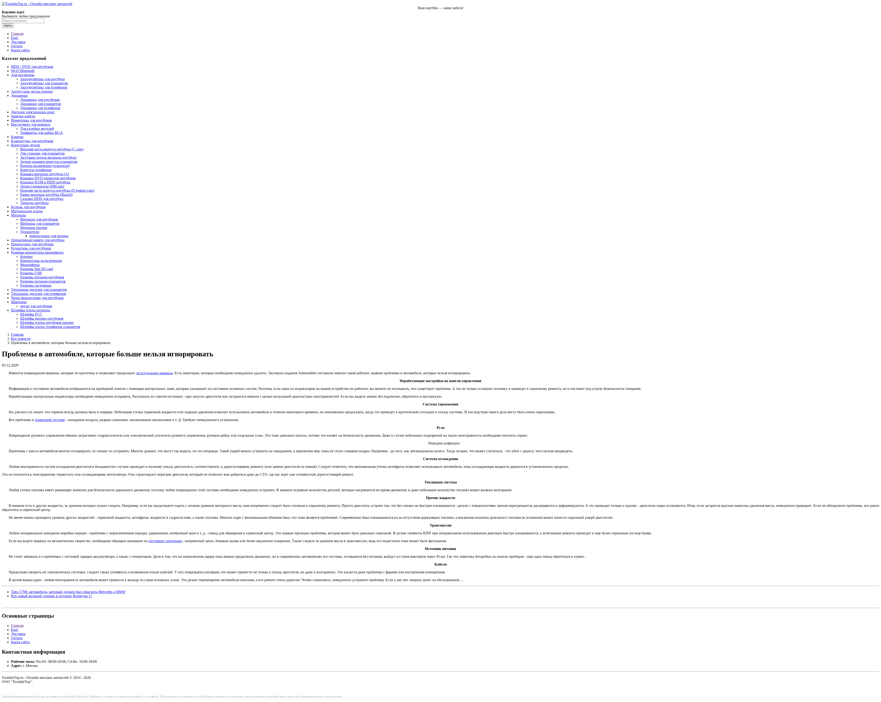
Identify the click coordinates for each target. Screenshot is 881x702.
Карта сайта (20, 50)
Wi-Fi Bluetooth (22, 71)
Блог (14, 38)
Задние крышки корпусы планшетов (48, 162)
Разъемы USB (31, 273)
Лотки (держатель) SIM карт (42, 186)
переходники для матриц (48, 236)
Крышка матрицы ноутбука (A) (44, 174)
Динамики (19, 95)
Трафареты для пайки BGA (41, 133)
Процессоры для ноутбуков (32, 244)
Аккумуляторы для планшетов (44, 83)
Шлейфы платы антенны (30, 310)
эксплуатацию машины (154, 373)
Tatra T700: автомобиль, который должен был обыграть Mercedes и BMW (68, 592)
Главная (17, 34)
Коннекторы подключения (41, 261)
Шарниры (19, 302)
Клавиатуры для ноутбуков (32, 141)
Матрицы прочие (33, 228)
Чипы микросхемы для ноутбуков (37, 298)
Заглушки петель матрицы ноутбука (48, 157)
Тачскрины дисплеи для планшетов (39, 289)
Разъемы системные (35, 285)
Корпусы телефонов (36, 170)
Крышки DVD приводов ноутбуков (48, 178)
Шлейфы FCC (31, 314)
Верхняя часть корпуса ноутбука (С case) (52, 149)
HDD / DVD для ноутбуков (32, 67)
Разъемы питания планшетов (43, 281)
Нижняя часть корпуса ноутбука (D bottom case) (57, 190)
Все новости (21, 339)
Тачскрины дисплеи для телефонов (38, 294)
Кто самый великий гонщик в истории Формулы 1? (51, 596)
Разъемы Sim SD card (36, 269)
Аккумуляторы (22, 75)
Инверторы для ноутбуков (31, 120)
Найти (8, 25)
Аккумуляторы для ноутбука (42, 79)
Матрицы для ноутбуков (39, 219)
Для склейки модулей (37, 128)
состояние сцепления (165, 541)
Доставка (18, 42)
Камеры (17, 137)
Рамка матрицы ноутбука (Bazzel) (46, 195)
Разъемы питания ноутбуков (42, 277)
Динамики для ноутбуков (40, 100)
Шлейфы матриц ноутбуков (41, 318)
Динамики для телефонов (40, 108)
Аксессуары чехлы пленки (32, 91)
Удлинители (29, 232)
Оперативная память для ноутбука (37, 240)
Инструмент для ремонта (30, 124)
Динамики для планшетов (40, 104)
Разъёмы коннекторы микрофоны (37, 252)
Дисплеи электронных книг (33, 112)
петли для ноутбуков (36, 306)
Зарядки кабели (23, 116)
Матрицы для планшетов (39, 223)
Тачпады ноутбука (34, 203)
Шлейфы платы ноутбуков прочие (47, 323)
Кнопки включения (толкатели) (45, 166)
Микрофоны (30, 265)
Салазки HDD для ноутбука (41, 199)
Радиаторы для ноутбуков (31, 248)
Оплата (16, 46)
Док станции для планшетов (42, 153)
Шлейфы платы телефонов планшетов (50, 327)
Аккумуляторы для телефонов (43, 87)
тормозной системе (50, 420)
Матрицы (18, 215)
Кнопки (26, 256)
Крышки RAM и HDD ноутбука (45, 182)
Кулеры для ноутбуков (28, 207)
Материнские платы (27, 211)
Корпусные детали (25, 145)
